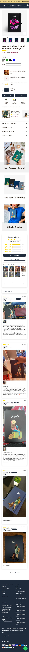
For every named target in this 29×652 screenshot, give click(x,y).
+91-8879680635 (8, 621)
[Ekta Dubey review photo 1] (14, 496)
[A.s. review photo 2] (5, 383)
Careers (3, 591)
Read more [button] (5, 462)
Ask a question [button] (14, 259)
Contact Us (18, 588)
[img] (6, 297)
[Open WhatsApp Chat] (25, 648)
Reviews (3, 593)
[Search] (24, 5)
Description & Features (9, 123)
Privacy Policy (19, 593)
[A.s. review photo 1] (14, 365)
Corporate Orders (6, 588)
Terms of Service (20, 596)
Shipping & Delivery (8, 131)
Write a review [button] (14, 255)
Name (3, 64)
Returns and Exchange (21, 598)
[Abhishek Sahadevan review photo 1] (14, 310)
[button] (5, 50)
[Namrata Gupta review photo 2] (5, 449)
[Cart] (27, 5)
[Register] (23, 636)
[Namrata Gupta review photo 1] (14, 426)
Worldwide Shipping (20, 591)
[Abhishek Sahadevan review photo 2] (5, 321)
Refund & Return (7, 135)
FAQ (17, 586)
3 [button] (15, 572)
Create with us (5, 596)
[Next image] (8, 114)
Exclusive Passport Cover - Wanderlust (15, 112)
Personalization (7, 127)
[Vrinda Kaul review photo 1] (14, 547)
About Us (4, 586)
